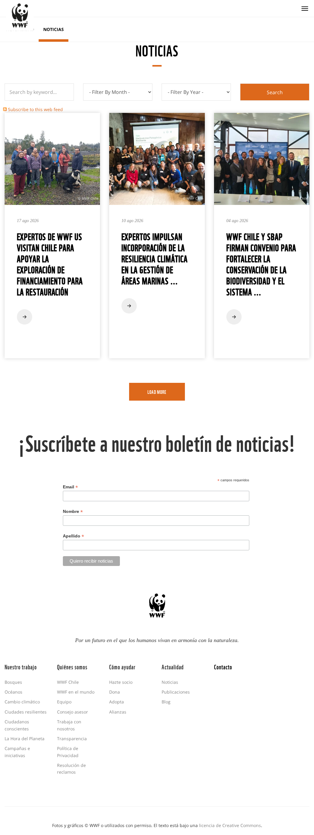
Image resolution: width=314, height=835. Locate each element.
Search (275, 92)
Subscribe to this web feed (35, 109)
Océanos (13, 692)
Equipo (64, 702)
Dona (114, 692)
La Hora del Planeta (24, 738)
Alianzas (117, 712)
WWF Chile (68, 682)
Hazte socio (120, 682)
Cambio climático (22, 702)
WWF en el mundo (75, 692)
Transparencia (72, 738)
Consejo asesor (72, 712)
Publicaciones (176, 692)
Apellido (73, 536)
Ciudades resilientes (26, 712)
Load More (157, 391)
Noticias (53, 29)
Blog (166, 702)
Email (70, 487)
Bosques (13, 682)
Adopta (116, 702)
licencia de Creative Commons (230, 825)
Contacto (223, 666)
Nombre (73, 511)
